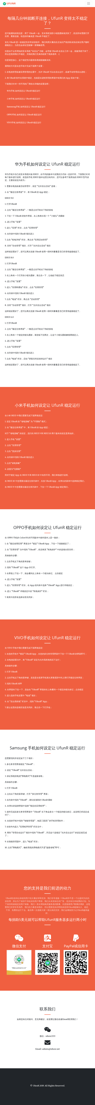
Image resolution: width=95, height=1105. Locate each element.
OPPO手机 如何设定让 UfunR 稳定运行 (24, 114)
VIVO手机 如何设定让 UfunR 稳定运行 (24, 122)
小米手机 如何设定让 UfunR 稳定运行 (23, 98)
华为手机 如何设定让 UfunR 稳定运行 (23, 91)
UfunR (11, 3)
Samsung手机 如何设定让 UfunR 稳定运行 (26, 106)
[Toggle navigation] (88, 3)
